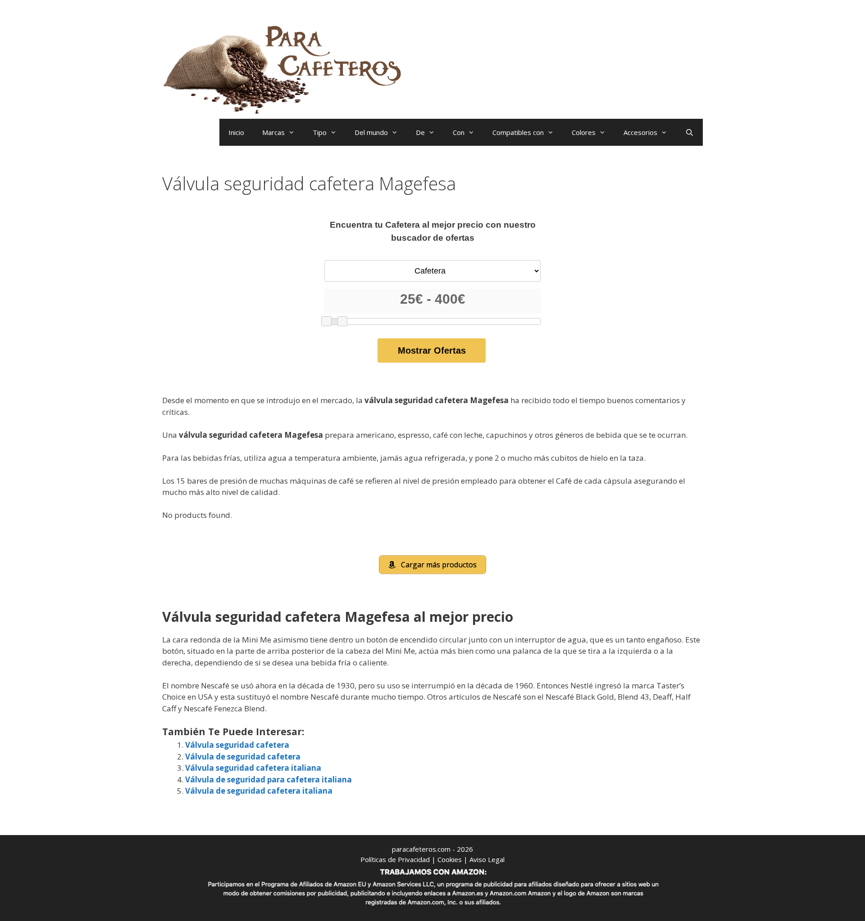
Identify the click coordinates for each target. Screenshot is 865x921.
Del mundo (371, 132)
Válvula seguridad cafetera (237, 745)
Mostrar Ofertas (432, 350)
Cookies (449, 859)
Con (458, 132)
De (420, 132)
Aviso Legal (487, 859)
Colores (584, 132)
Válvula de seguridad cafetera (242, 756)
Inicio (236, 132)
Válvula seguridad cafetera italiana (253, 768)
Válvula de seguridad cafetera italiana (258, 791)
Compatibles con (518, 132)
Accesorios (640, 132)
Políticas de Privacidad (395, 859)
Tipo (320, 132)
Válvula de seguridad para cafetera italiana (268, 779)
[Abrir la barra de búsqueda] (689, 132)
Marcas (273, 132)
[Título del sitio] (286, 68)
